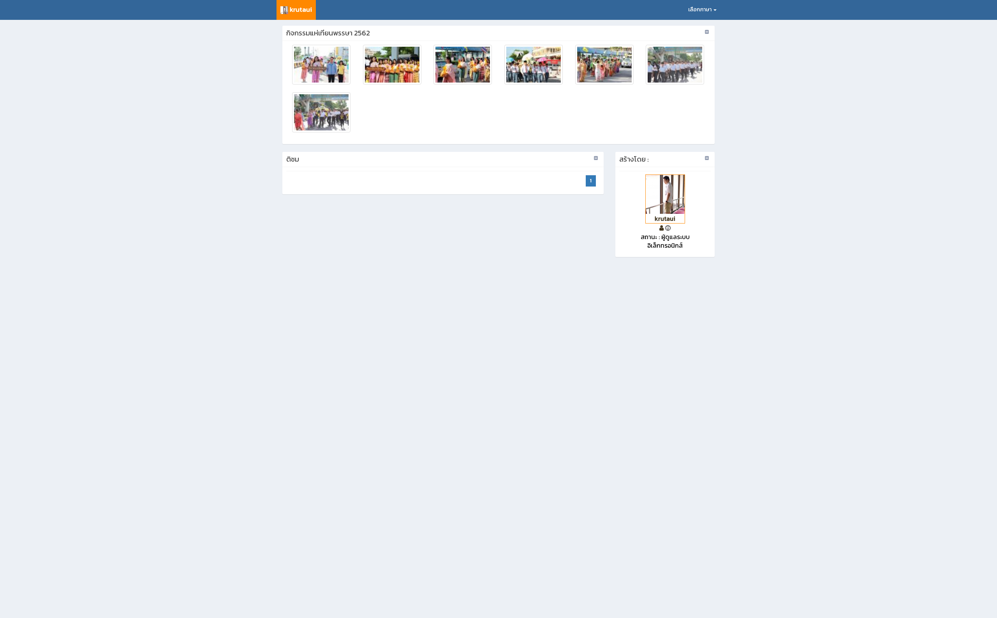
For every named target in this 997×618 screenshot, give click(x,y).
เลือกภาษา (700, 9)
